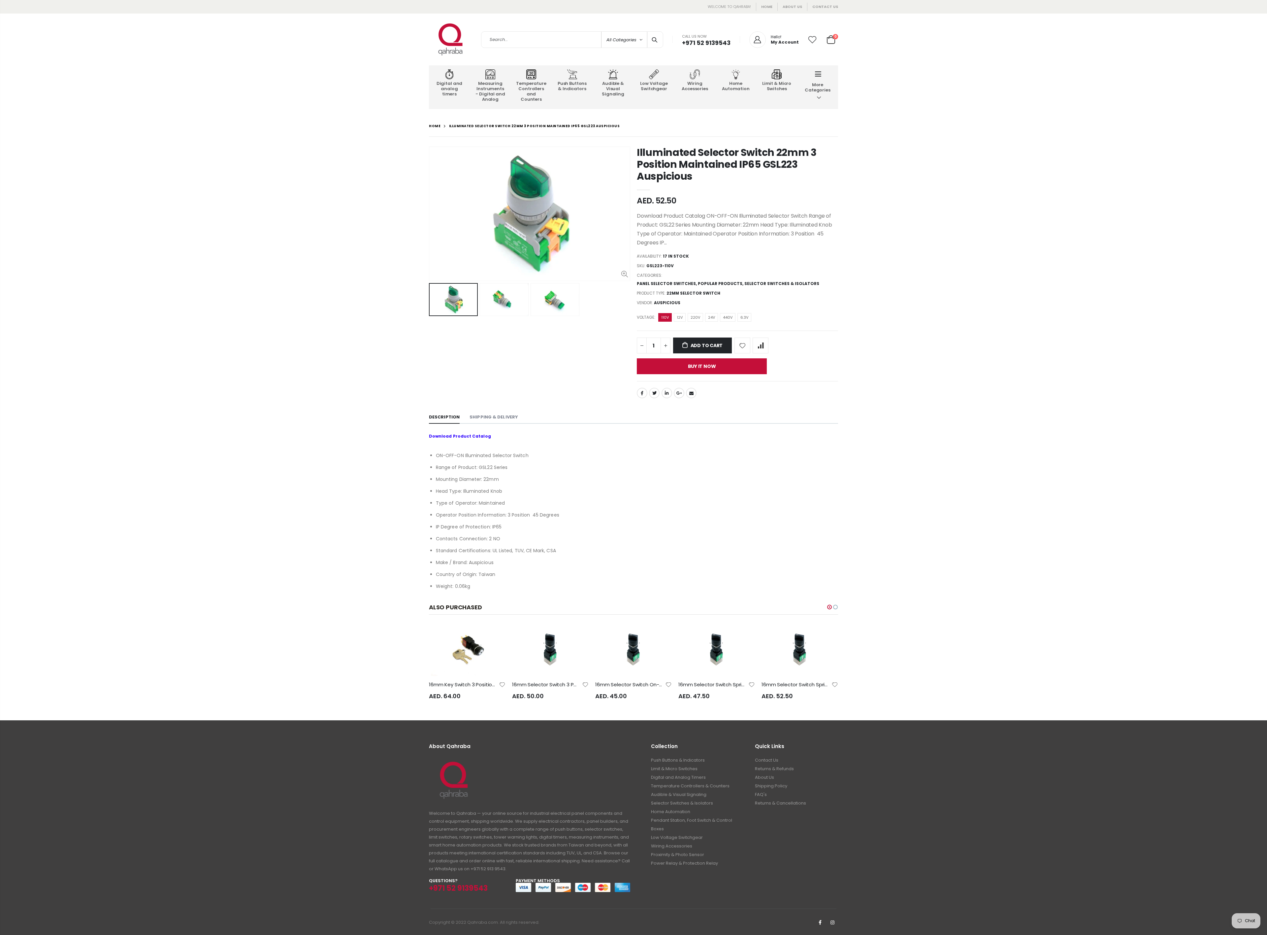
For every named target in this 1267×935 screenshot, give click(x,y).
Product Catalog (472, 436)
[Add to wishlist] (742, 345)
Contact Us (825, 6)
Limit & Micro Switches (674, 769)
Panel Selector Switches (666, 283)
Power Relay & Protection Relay (684, 863)
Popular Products (720, 283)
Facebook (642, 393)
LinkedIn (667, 393)
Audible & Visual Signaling (678, 794)
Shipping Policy (771, 786)
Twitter (654, 393)
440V (727, 317)
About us (792, 6)
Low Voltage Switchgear (677, 837)
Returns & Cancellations (780, 803)
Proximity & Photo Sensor (677, 854)
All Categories (621, 40)
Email (691, 393)
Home (766, 6)
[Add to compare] (760, 345)
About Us (764, 777)
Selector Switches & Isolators (781, 283)
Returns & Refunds (774, 769)
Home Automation (670, 812)
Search (654, 40)
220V (695, 317)
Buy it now (702, 366)
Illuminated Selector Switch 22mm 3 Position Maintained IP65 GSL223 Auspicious (727, 164)
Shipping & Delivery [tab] (494, 417)
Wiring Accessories (671, 846)
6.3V (744, 317)
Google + (679, 393)
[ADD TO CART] (495, 636)
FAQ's (761, 794)
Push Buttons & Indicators (678, 760)
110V (665, 317)
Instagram (832, 922)
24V (711, 317)
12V (680, 317)
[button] (829, 607)
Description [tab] (444, 417)
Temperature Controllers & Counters (690, 786)
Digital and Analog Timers (678, 777)
